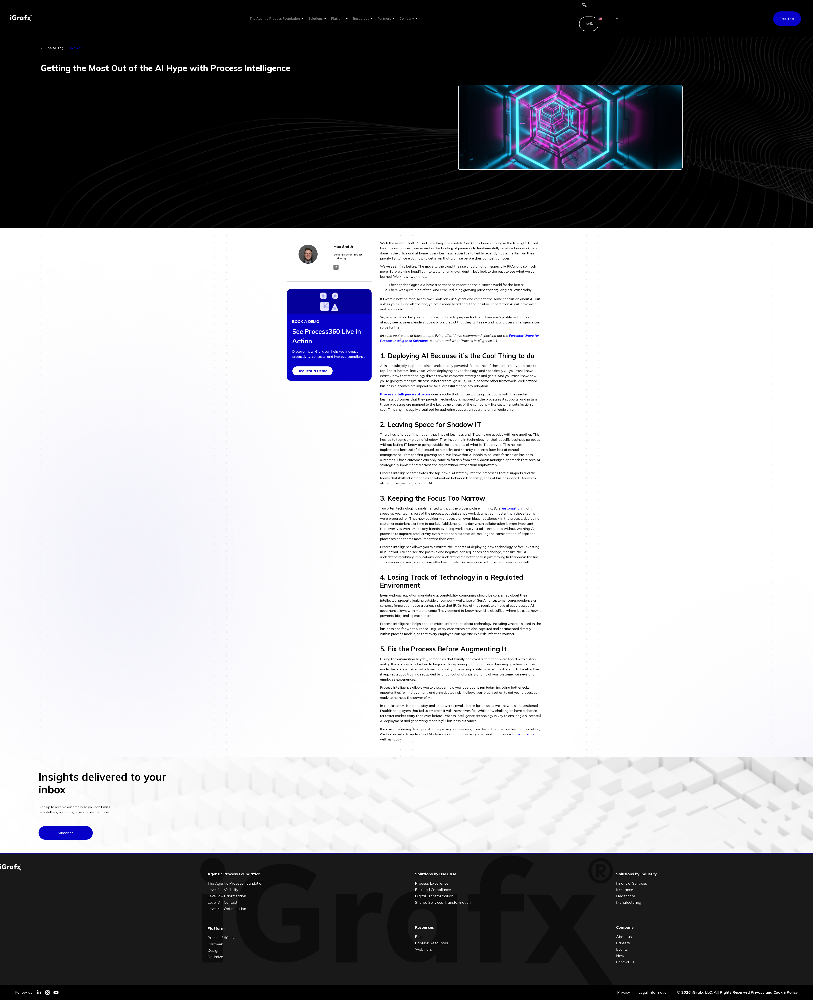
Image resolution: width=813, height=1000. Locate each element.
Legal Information (653, 992)
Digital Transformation (434, 896)
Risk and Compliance (433, 889)
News (621, 955)
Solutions (315, 19)
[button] (584, 5)
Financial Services (631, 883)
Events (622, 949)
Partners (384, 19)
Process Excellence (431, 883)
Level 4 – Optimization (226, 908)
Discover (215, 944)
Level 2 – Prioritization (226, 896)
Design (213, 950)
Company (407, 19)
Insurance (624, 889)
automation (512, 508)
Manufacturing (628, 902)
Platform (337, 19)
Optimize (215, 956)
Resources (361, 19)
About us (624, 936)
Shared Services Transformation (443, 902)
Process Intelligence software (405, 394)
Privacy (623, 992)
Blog (419, 936)
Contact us (625, 962)
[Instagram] (47, 992)
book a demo (523, 734)
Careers (623, 943)
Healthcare (625, 896)
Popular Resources (431, 943)
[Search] (591, 24)
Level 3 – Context (222, 902)
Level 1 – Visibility (222, 889)
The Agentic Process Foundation (275, 19)
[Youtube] (56, 992)
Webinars (423, 949)
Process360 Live (221, 937)
